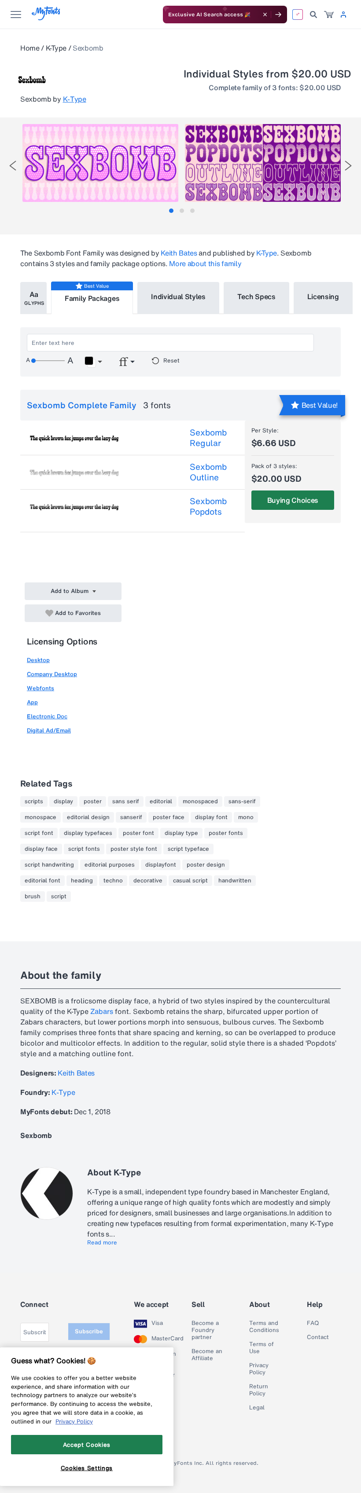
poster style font (134, 849)
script (58, 896)
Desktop (38, 660)
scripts (34, 801)
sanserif (131, 817)
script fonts (84, 849)
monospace (40, 817)
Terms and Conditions (264, 1327)
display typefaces (88, 833)
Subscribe (89, 1331)
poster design (206, 864)
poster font (138, 833)
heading (82, 880)
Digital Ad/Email (49, 730)
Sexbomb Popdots (208, 506)
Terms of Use (261, 1348)
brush (33, 896)
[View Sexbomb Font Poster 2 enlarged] (263, 163)
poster (93, 801)
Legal (257, 1407)
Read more (102, 1242)
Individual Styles (178, 296)
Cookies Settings (87, 1468)
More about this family (205, 263)
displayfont (160, 864)
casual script (190, 880)
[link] (329, 14)
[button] (93, 362)
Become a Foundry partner (205, 1330)
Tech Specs (256, 296)
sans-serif (242, 801)
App (32, 702)
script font (39, 833)
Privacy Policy (259, 1369)
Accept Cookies (87, 1444)
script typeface (188, 849)
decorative (147, 880)
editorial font (42, 880)
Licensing (323, 296)
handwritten (234, 880)
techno (113, 880)
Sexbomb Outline (208, 472)
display (63, 801)
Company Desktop (52, 674)
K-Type (56, 48)
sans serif (125, 801)
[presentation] (12, 166)
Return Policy (258, 1390)
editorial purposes (110, 864)
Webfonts (40, 688)
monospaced (200, 801)
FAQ (313, 1323)
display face (41, 849)
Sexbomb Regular (208, 437)
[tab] (171, 210)
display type (181, 833)
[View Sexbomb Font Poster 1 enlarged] (100, 163)
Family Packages (92, 298)
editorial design (88, 817)
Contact (318, 1337)
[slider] (48, 360)
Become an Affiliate (207, 1355)
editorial (161, 801)
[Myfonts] (46, 17)
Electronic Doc (47, 716)
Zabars (101, 1011)
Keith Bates (179, 253)
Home (30, 48)
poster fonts (226, 833)
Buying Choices (293, 500)
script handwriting (49, 864)
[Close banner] (265, 14)
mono (246, 817)
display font (211, 817)
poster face (168, 817)
